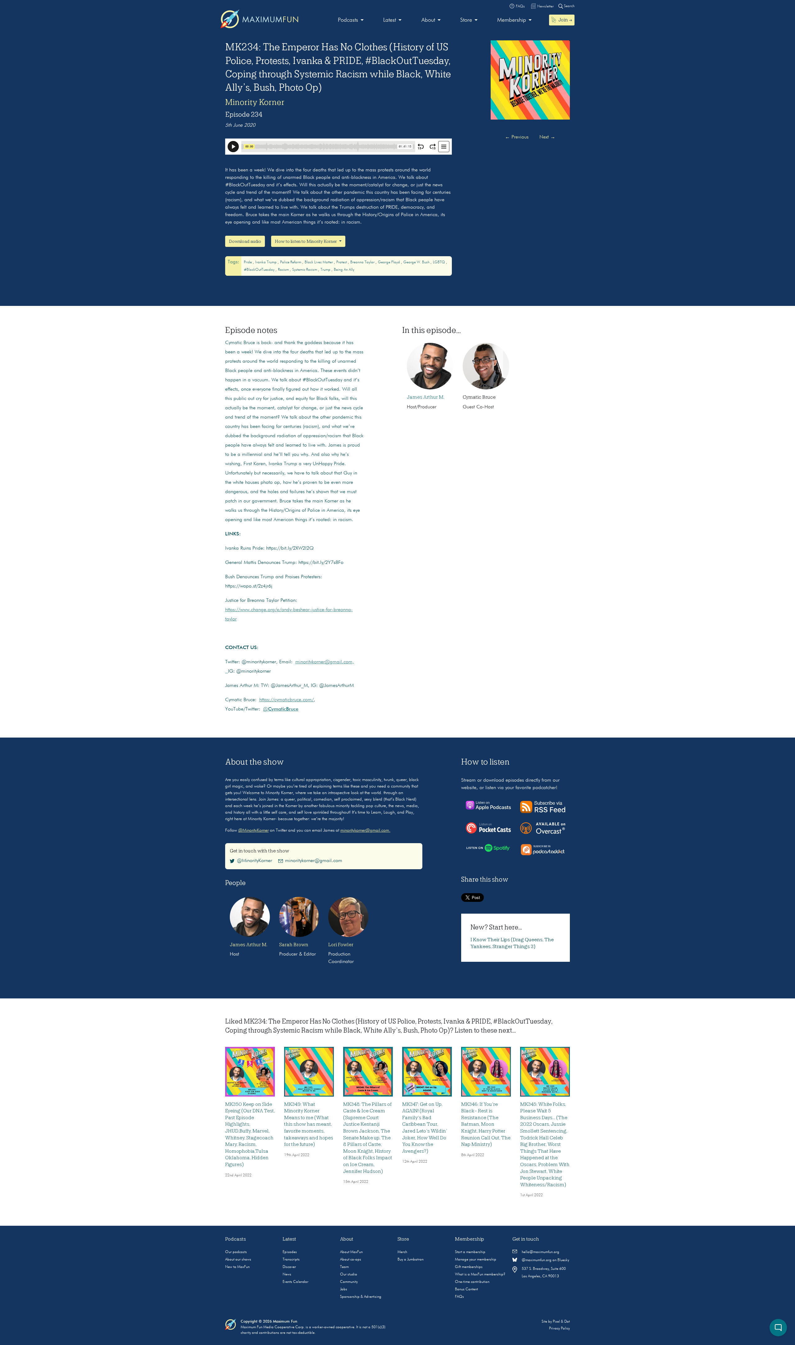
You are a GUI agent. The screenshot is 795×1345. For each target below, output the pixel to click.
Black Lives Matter (319, 262)
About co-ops (350, 1259)
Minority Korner (254, 102)
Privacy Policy (559, 1328)
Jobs (343, 1289)
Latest (389, 20)
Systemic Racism (305, 270)
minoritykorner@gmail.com (313, 860)
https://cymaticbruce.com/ (286, 699)
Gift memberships (469, 1267)
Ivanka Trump (266, 262)
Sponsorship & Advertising (360, 1297)
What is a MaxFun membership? (480, 1274)
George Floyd (389, 262)
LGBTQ (439, 262)
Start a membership (470, 1252)
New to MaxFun (237, 1267)
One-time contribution (472, 1282)
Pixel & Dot (561, 1322)
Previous (517, 137)
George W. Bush (416, 262)
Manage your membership (475, 1259)
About (428, 20)
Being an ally (344, 270)
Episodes (290, 1252)
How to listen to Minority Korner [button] (306, 241)
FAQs (459, 1297)
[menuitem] (350, 20)
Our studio (348, 1274)
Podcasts (348, 20)
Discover (289, 1267)
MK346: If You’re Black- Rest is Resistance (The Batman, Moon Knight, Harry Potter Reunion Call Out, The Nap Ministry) (486, 1124)
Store (466, 20)
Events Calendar (295, 1282)
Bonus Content (466, 1289)
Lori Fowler (340, 944)
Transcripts (291, 1259)
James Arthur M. (425, 397)
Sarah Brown (293, 944)
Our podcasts (236, 1252)
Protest (342, 262)
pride (248, 262)
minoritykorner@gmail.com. (365, 830)
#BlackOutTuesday (259, 270)
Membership (511, 20)
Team (344, 1267)
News (287, 1274)
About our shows (238, 1259)
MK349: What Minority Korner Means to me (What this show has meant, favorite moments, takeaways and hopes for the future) (308, 1124)
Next (547, 137)
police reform (291, 262)
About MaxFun (351, 1252)
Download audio (245, 241)
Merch (402, 1252)
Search (569, 6)
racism (284, 270)
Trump (325, 270)
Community (349, 1282)
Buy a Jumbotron (411, 1259)
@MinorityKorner (253, 830)
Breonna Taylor (362, 262)
